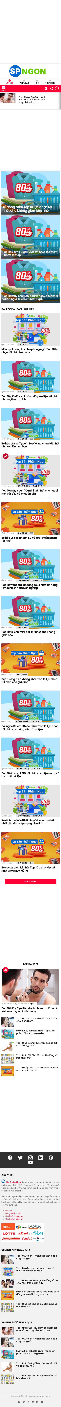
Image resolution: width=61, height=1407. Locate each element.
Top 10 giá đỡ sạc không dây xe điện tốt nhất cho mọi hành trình (29, 397)
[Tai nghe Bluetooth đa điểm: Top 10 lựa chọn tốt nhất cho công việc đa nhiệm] (30, 707)
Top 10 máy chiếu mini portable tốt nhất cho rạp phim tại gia (37, 1069)
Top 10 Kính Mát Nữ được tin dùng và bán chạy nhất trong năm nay (37, 1281)
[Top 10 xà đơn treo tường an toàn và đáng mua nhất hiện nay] (7, 1271)
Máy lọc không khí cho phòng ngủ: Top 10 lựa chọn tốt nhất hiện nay (30, 350)
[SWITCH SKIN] (46, 89)
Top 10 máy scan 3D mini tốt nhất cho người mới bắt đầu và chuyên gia (29, 492)
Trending (50, 83)
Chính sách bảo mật (14, 1219)
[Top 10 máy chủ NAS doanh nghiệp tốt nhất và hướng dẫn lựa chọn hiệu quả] (30, 281)
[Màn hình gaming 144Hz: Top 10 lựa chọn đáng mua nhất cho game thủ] (7, 1295)
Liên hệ (8, 1210)
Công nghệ (24, 486)
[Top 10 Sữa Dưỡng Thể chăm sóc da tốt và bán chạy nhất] (7, 1046)
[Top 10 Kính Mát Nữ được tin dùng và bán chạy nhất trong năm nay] (7, 1283)
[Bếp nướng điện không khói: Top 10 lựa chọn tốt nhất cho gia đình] (30, 659)
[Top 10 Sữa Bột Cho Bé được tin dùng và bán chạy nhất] (7, 1059)
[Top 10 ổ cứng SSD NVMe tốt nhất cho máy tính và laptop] (30, 237)
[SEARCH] (57, 88)
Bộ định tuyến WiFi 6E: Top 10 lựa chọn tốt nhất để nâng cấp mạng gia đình (27, 822)
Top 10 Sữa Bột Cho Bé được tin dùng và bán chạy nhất (36, 1056)
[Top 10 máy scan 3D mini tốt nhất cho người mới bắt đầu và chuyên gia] (30, 471)
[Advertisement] (30, 31)
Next (59, 100)
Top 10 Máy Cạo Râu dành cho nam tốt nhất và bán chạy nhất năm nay (31, 100)
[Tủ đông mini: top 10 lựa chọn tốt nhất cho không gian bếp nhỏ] (30, 193)
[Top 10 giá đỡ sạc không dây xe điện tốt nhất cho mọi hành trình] (30, 377)
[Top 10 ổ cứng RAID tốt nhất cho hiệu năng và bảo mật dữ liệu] (30, 754)
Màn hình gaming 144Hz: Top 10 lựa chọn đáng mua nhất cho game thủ (37, 1293)
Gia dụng (23, 344)
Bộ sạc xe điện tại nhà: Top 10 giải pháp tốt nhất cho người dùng (28, 869)
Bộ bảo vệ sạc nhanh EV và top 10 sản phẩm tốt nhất (29, 539)
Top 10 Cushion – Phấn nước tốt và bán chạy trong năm (36, 1019)
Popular (24, 83)
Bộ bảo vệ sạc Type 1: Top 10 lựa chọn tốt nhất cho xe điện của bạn (30, 445)
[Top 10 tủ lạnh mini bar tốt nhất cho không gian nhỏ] (30, 612)
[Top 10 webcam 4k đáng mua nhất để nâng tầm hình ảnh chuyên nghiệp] (30, 565)
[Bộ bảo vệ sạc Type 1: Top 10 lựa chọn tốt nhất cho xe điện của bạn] (30, 424)
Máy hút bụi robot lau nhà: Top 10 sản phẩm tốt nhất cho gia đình (35, 1032)
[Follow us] (51, 88)
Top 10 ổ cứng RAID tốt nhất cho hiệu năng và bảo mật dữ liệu (30, 774)
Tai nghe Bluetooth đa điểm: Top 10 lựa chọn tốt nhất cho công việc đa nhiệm (29, 727)
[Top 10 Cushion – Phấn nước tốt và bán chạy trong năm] (7, 1022)
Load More (30, 881)
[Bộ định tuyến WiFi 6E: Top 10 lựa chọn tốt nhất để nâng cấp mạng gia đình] (30, 801)
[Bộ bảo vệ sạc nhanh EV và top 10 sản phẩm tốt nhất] (30, 518)
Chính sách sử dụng (14, 1216)
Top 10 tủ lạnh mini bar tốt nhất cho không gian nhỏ (28, 633)
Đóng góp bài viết (13, 1213)
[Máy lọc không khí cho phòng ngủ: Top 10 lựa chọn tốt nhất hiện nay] (30, 329)
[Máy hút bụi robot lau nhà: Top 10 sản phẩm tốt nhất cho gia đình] (7, 1034)
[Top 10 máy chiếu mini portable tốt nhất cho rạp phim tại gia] (7, 1071)
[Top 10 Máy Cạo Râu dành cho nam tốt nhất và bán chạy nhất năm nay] (8, 98)
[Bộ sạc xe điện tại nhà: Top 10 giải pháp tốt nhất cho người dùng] (30, 848)
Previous (1, 100)
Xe (31, 391)
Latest (9, 83)
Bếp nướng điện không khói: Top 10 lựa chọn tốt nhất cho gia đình (29, 680)
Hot (37, 83)
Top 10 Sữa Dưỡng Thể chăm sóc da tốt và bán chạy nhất (36, 1044)
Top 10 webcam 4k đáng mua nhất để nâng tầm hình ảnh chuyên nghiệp (29, 586)
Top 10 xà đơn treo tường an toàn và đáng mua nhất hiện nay (35, 1269)
